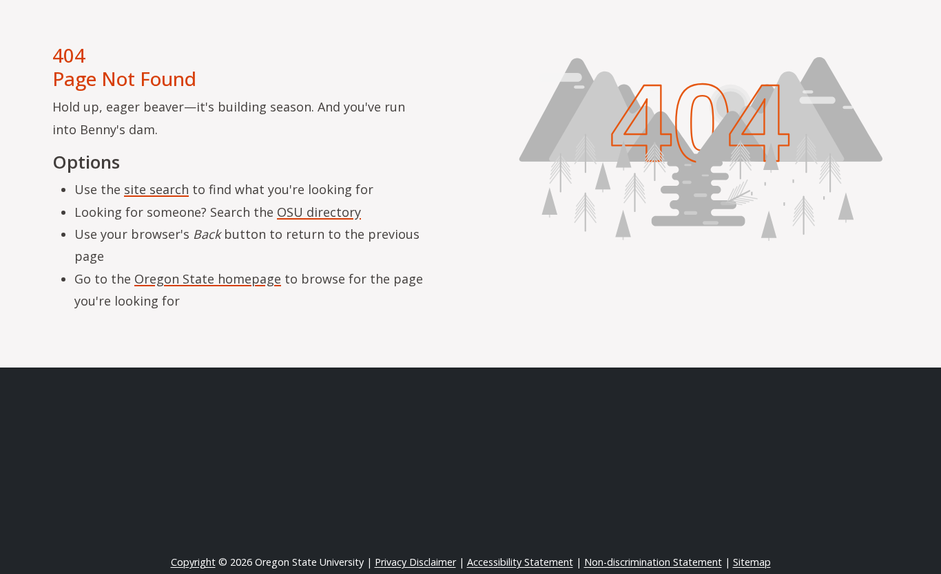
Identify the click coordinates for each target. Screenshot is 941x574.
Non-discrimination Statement (653, 561)
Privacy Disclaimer (415, 561)
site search (156, 189)
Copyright (193, 561)
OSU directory (319, 212)
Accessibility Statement (520, 561)
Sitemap (752, 561)
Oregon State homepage (207, 278)
